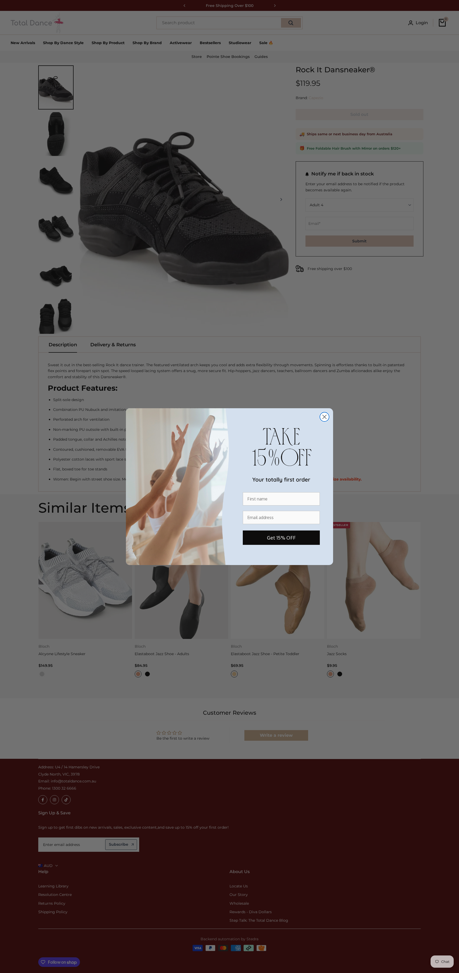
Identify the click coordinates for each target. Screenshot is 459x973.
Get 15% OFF (281, 538)
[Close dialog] (324, 417)
